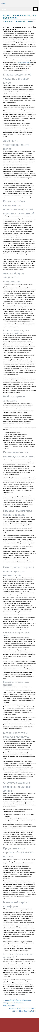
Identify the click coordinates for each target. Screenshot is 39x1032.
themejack (31, 21)
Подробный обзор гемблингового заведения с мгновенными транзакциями (17, 1003)
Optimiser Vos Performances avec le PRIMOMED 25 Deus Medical (22, 1009)
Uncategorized (21, 21)
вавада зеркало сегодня (24, 62)
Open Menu (35, 9)
